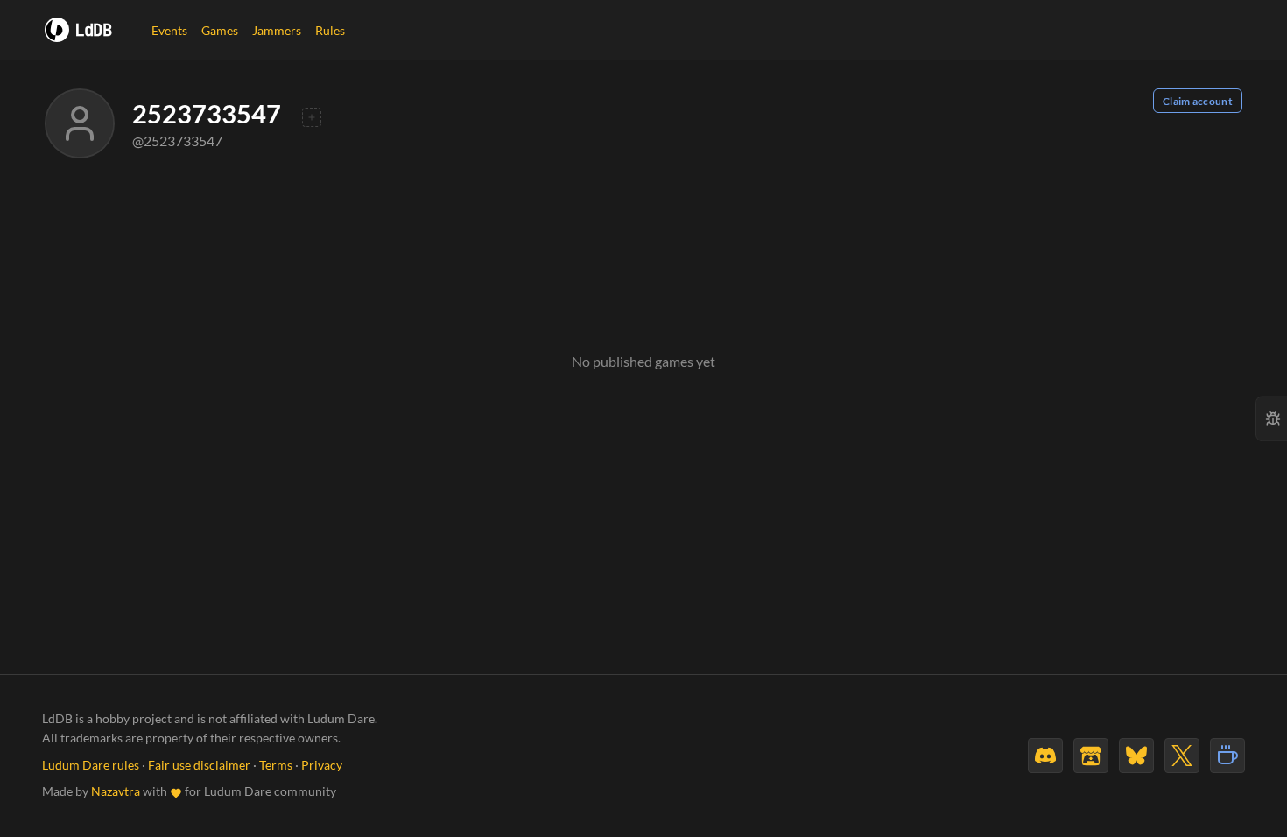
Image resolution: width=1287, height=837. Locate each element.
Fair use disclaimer (199, 765)
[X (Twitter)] (1181, 755)
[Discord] (1045, 755)
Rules (330, 30)
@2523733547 (177, 140)
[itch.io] (1090, 755)
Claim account (1198, 101)
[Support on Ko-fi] (1227, 755)
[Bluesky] (1136, 755)
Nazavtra (115, 791)
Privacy (321, 765)
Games (219, 30)
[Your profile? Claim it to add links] (311, 117)
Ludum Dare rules (90, 765)
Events (169, 30)
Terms (275, 765)
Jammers (276, 30)
